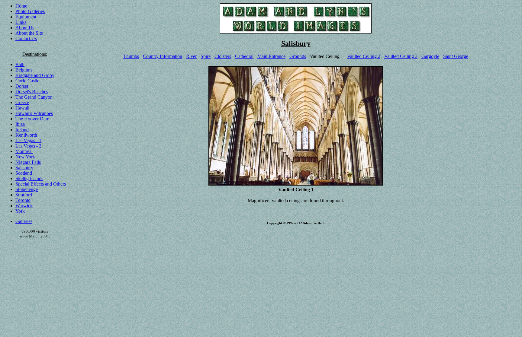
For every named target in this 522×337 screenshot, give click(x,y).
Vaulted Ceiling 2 (363, 56)
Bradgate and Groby (34, 75)
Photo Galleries (30, 11)
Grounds (297, 56)
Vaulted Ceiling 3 (400, 56)
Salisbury (24, 167)
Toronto (23, 200)
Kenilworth (26, 135)
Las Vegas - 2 (28, 145)
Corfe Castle (27, 80)
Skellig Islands (29, 178)
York (20, 211)
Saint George (455, 56)
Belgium (23, 69)
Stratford (23, 194)
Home (21, 5)
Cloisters (222, 56)
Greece (22, 102)
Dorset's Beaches (31, 91)
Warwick (24, 205)
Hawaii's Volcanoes (34, 113)
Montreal (24, 151)
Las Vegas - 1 (28, 140)
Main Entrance (271, 56)
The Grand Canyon (34, 97)
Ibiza (20, 124)
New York (25, 156)
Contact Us (26, 38)
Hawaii (22, 107)
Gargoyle (430, 56)
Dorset (21, 86)
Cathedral (244, 56)
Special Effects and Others (40, 183)
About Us (24, 27)
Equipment (25, 16)
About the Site (29, 33)
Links (20, 22)
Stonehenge (26, 189)
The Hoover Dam (32, 118)
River (191, 56)
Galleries (23, 221)
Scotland (23, 173)
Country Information (162, 56)
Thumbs (131, 56)
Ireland (22, 129)
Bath (19, 64)
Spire (206, 56)
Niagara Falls (28, 162)
